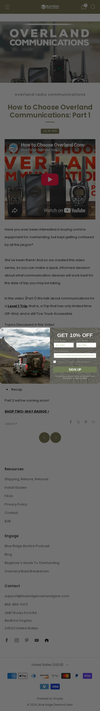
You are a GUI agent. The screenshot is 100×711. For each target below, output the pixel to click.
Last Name (82, 341)
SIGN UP (75, 369)
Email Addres (61, 351)
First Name (60, 341)
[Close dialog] (2, 330)
